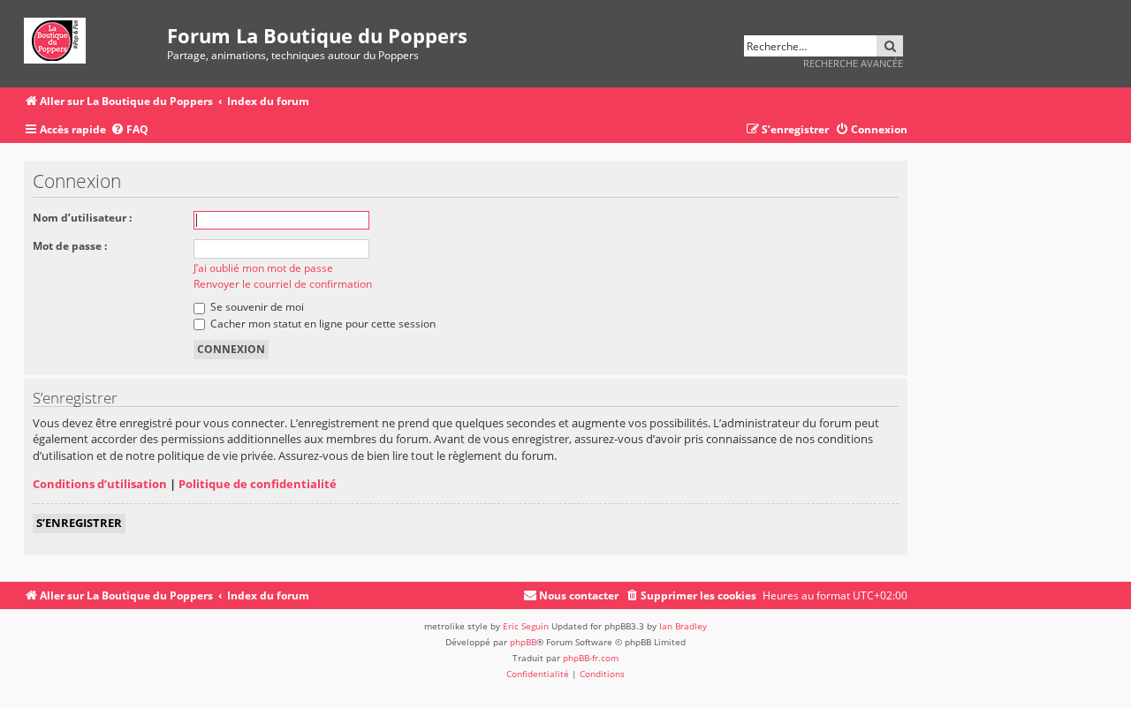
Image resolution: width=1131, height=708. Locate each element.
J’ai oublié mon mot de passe (263, 268)
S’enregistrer (79, 523)
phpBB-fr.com (591, 658)
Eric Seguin (526, 626)
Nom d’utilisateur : (82, 217)
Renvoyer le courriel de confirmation (283, 283)
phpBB (523, 642)
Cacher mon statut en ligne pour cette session (322, 323)
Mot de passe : (70, 245)
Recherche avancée (853, 63)
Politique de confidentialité (257, 484)
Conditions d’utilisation (100, 484)
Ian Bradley (683, 626)
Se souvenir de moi (256, 306)
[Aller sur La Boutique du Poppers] (95, 37)
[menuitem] (129, 130)
